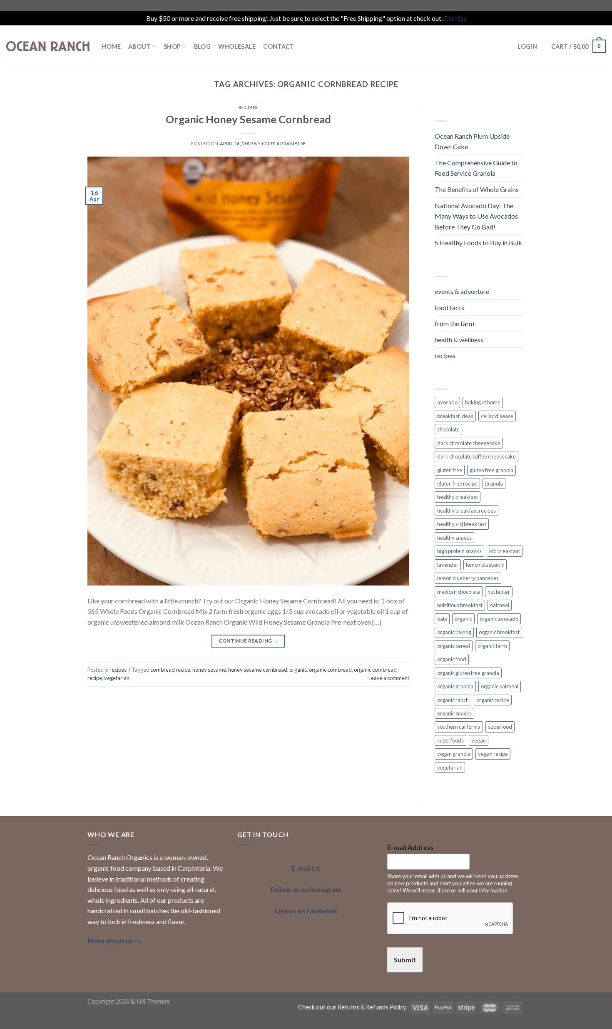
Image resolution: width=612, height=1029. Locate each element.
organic (298, 669)
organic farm (492, 646)
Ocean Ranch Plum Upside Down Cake (472, 141)
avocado (447, 402)
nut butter (499, 591)
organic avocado (499, 618)
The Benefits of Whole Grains (477, 189)
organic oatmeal (499, 686)
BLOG (202, 46)
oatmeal (499, 605)
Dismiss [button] (455, 18)
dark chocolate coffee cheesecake (476, 456)
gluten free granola (491, 470)
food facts (449, 307)
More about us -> (114, 940)
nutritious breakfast (460, 605)
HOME (111, 46)
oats (442, 618)
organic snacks (454, 713)
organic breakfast (499, 632)
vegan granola (453, 753)
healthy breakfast (457, 496)
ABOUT (139, 46)
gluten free (449, 470)
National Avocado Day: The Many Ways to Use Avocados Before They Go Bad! (476, 216)
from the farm (454, 323)
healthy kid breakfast (461, 524)
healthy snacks (454, 537)
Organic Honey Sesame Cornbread (248, 119)
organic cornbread (330, 669)
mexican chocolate (458, 591)
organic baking (454, 632)
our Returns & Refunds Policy (366, 1007)
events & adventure (462, 291)
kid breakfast (504, 551)
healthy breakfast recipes (466, 510)
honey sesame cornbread (257, 669)
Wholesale (237, 46)
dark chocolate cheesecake (468, 443)
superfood (500, 726)
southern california (458, 726)
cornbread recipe (170, 669)
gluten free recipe (457, 483)
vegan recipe (493, 753)
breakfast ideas (455, 416)
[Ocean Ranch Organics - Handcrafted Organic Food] (48, 46)
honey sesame (209, 669)
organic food (451, 659)
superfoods (450, 740)
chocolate (448, 429)
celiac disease (497, 416)
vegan (478, 740)
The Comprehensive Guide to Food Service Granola (476, 168)
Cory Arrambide (284, 143)
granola (494, 483)
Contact (278, 46)
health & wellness (459, 340)
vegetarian (116, 678)
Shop (172, 46)
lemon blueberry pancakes (468, 578)
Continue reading (249, 641)
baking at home (482, 402)
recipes (248, 107)
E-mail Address (410, 847)
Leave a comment (388, 678)
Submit (405, 960)
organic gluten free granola (468, 673)
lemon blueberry (485, 564)
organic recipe (492, 700)
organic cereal (453, 646)
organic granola (455, 686)
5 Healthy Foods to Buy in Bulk (478, 243)
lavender (447, 564)
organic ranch (453, 700)
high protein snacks (459, 551)
